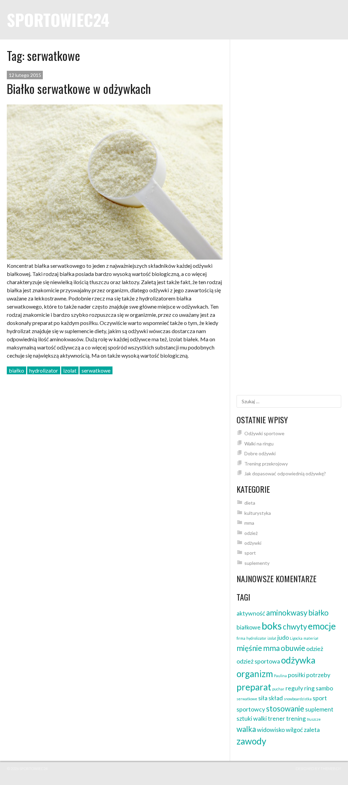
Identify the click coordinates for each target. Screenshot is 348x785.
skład (275, 698)
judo (283, 637)
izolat (69, 370)
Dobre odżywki (260, 453)
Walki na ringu (259, 443)
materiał (310, 638)
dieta (249, 503)
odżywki (252, 543)
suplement (319, 709)
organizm (255, 673)
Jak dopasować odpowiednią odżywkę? (285, 473)
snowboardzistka (298, 699)
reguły (294, 688)
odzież (251, 533)
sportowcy (251, 709)
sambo (324, 688)
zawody (251, 741)
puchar (278, 689)
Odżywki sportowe (264, 433)
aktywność (251, 613)
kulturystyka (257, 513)
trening (296, 718)
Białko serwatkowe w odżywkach (79, 88)
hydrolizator (43, 370)
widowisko (271, 729)
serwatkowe (96, 370)
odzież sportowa (258, 661)
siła (262, 698)
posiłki (296, 674)
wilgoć (294, 729)
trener (276, 718)
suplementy (256, 563)
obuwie (293, 648)
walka (246, 729)
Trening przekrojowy (266, 464)
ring (309, 688)
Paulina (280, 675)
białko (16, 370)
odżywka (298, 660)
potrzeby (318, 674)
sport (250, 553)
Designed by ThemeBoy (318, 768)
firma (241, 638)
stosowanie (285, 708)
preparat (254, 687)
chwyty (295, 626)
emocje (322, 626)
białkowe (249, 627)
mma (249, 523)
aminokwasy (286, 612)
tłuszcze (314, 719)
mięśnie (249, 648)
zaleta (312, 729)
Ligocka (296, 638)
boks (272, 626)
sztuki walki (252, 718)
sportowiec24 (58, 19)
